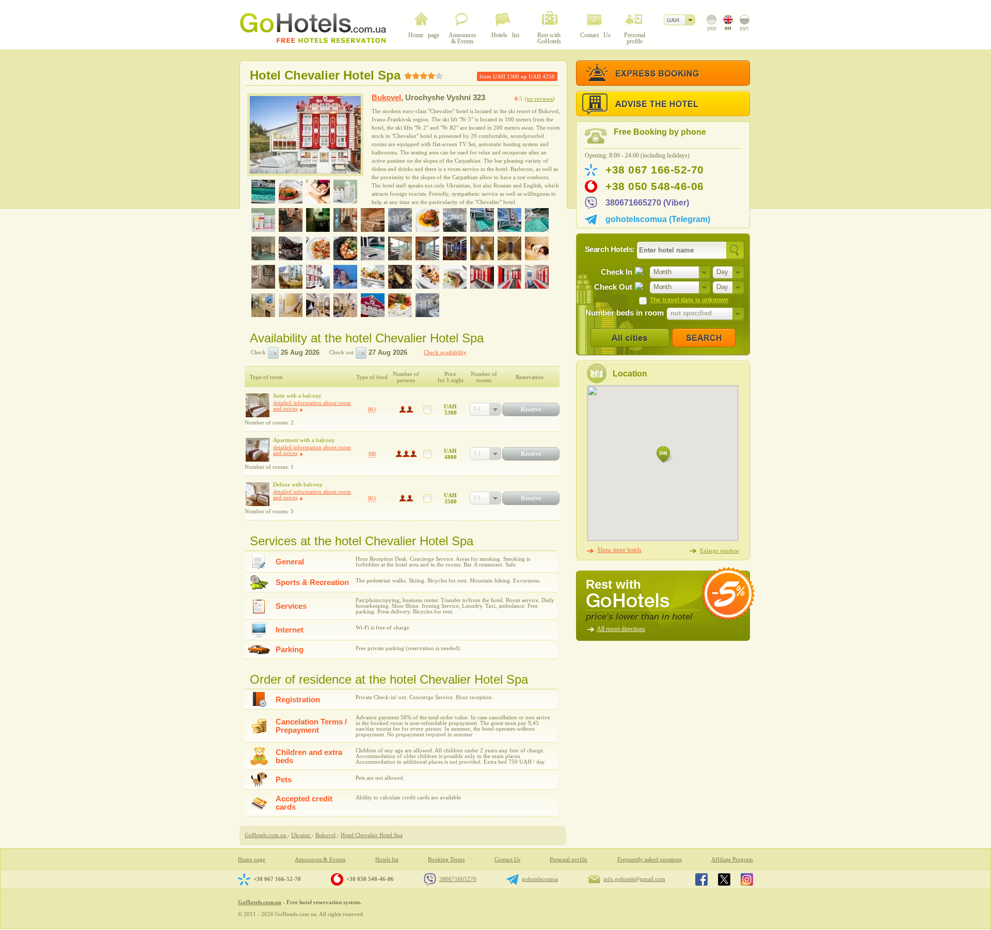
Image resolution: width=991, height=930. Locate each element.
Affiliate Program (732, 859)
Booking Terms (446, 859)
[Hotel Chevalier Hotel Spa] (305, 135)
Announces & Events (320, 859)
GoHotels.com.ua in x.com (724, 879)
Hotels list (386, 859)
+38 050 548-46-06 (654, 186)
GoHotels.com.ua (259, 902)
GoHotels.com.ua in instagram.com (747, 879)
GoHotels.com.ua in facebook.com (701, 879)
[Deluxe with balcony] (257, 494)
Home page (251, 859)
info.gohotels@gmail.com (634, 879)
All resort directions (621, 629)
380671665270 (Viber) (647, 202)
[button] (665, 454)
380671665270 (457, 879)
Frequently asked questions (649, 859)
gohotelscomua (540, 879)
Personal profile (568, 859)
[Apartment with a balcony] (257, 450)
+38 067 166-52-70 (654, 170)
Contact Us (507, 859)
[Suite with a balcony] (257, 405)
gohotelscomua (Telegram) (657, 219)
